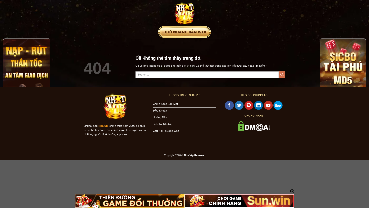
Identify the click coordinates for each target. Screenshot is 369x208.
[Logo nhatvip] (184, 13)
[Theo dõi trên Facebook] (229, 105)
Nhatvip (103, 125)
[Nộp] (282, 74)
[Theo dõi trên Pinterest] (248, 105)
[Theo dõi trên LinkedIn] (258, 105)
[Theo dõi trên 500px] (277, 105)
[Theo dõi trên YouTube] (268, 105)
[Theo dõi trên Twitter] (239, 105)
